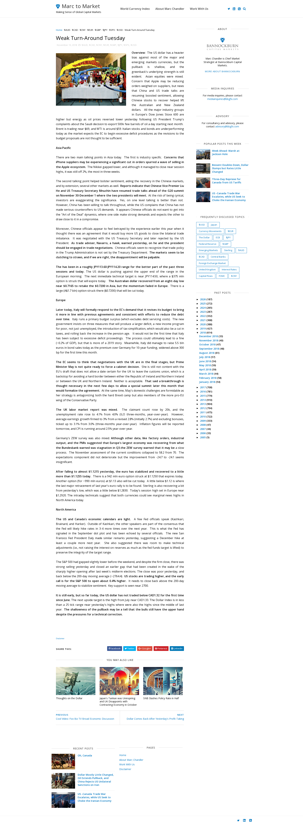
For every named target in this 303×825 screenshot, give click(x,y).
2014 (203, 400)
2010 (203, 416)
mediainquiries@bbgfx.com (222, 99)
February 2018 (208, 378)
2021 (203, 320)
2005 (203, 437)
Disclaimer (125, 769)
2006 (203, 433)
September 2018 (209, 348)
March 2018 (206, 373)
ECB (218, 237)
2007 (203, 429)
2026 (203, 299)
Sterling (228, 250)
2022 (203, 316)
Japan (214, 224)
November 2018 (209, 340)
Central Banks (218, 256)
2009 (203, 420)
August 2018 (207, 352)
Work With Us (199, 9)
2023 (203, 311)
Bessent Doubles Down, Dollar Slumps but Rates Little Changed (230, 168)
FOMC (222, 276)
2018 (203, 332)
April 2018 (205, 369)
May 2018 (205, 365)
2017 (203, 387)
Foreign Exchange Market (212, 263)
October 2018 (207, 344)
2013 (203, 404)
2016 (203, 391)
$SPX (112, 29)
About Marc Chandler (169, 9)
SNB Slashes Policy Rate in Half (161, 698)
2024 (203, 307)
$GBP (98, 29)
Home (59, 29)
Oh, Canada (85, 755)
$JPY (105, 29)
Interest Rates (229, 269)
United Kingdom (207, 269)
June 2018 (205, 361)
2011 (203, 412)
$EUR (90, 29)
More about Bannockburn (222, 71)
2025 (203, 303)
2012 (203, 408)
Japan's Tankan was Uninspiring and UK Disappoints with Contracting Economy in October (118, 701)
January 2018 (207, 382)
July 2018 (205, 357)
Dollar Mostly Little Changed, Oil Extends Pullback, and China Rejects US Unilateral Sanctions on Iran (96, 780)
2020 (203, 324)
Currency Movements (210, 231)
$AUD (67, 29)
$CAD (75, 29)
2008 (203, 424)
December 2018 (208, 336)
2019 (203, 328)
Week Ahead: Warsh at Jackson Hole (226, 152)
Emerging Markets (208, 250)
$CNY (82, 29)
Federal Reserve (207, 243)
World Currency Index (135, 9)
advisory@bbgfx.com (227, 126)
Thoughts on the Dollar (69, 698)
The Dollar (204, 237)
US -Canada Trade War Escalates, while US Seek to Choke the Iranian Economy (229, 197)
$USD (120, 29)
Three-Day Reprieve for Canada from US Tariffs (226, 180)
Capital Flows (206, 276)
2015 (203, 395)
